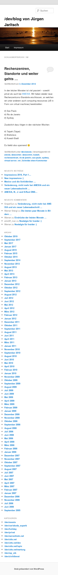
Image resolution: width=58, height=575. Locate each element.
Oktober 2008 (10, 421)
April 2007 (9, 482)
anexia (7, 154)
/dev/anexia (26, 151)
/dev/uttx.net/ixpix (13, 546)
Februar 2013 (10, 277)
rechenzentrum (11, 157)
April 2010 (9, 366)
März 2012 (9, 311)
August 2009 (10, 386)
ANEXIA (26, 93)
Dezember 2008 (11, 414)
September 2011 (12, 328)
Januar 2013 (10, 280)
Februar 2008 (10, 448)
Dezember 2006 (11, 496)
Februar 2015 (10, 253)
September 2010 (12, 352)
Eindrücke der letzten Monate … (30, 217)
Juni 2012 (9, 301)
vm (19, 160)
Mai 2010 (8, 362)
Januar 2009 (10, 410)
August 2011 (10, 332)
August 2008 (10, 428)
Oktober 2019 (10, 236)
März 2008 (9, 445)
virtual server (10, 160)
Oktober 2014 (10, 256)
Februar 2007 (10, 489)
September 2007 (12, 465)
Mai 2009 (8, 397)
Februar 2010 (10, 369)
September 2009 (12, 383)
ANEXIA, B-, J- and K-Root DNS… (20, 191)
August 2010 (10, 356)
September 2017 (12, 239)
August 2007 (10, 469)
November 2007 (12, 458)
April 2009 (9, 400)
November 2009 (12, 376)
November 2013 (12, 263)
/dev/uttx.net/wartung (14, 549)
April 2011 (9, 338)
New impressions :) (14, 178)
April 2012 (9, 308)
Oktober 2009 (10, 380)
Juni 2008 (9, 434)
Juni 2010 (9, 359)
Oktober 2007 (10, 462)
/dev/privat (9, 532)
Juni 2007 (9, 475)
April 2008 (9, 441)
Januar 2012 (10, 318)
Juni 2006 (9, 506)
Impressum (19, 47)
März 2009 (9, 404)
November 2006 (12, 499)
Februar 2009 (10, 407)
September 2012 (12, 291)
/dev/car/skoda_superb (15, 525)
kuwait (36, 154)
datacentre (27, 154)
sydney (45, 157)
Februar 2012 (10, 314)
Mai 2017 (8, 243)
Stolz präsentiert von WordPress (29, 568)
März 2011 (9, 342)
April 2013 (9, 273)
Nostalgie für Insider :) (30, 220)
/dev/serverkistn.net (14, 535)
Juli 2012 (8, 297)
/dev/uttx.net (10, 539)
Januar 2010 (10, 373)
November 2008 (12, 417)
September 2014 (12, 260)
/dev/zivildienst (11, 556)
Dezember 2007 (11, 455)
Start (7, 47)
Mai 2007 (8, 479)
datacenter (16, 154)
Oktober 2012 (10, 287)
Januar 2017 (10, 246)
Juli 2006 (8, 503)
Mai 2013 (8, 270)
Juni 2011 (9, 335)
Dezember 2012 (11, 284)
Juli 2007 (8, 472)
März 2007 (9, 486)
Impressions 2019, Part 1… (17, 174)
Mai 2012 (8, 304)
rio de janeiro (25, 157)
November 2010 (12, 349)
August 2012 (10, 294)
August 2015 (10, 249)
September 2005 (12, 510)
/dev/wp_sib (10, 552)
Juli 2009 (8, 390)
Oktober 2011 (10, 325)
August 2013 (10, 267)
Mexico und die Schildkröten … (20, 181)
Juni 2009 (9, 393)
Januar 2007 (10, 493)
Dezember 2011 (11, 321)
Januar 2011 (10, 345)
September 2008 (12, 424)
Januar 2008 (10, 451)
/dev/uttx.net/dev (12, 542)
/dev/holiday (10, 528)
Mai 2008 (8, 438)
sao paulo (36, 157)
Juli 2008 (8, 431)
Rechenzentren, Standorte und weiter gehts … (21, 73)
